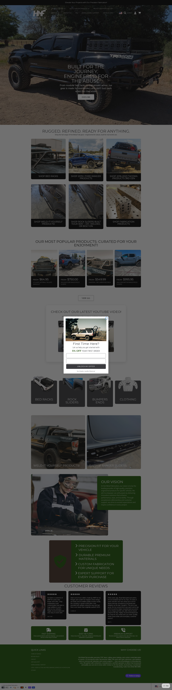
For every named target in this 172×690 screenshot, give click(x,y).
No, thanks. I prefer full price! (86, 371)
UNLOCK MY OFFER (86, 366)
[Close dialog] (106, 318)
